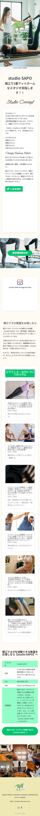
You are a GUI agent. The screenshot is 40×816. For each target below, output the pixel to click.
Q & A (17, 797)
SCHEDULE (24, 795)
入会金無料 (15, 188)
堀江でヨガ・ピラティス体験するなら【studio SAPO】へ (20, 731)
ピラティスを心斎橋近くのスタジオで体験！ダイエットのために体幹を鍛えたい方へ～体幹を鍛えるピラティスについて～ (20, 537)
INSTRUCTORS (33, 795)
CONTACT (23, 797)
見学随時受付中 (20, 252)
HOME (25, 68)
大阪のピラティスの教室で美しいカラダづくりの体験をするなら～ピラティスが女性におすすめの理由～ (20, 405)
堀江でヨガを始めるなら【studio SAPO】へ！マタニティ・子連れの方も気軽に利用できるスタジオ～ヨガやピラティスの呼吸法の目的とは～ (20, 623)
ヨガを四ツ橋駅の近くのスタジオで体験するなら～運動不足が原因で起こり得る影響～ (20, 448)
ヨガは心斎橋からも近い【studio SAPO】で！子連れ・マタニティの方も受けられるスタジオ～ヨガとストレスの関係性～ (20, 581)
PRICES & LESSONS (13, 795)
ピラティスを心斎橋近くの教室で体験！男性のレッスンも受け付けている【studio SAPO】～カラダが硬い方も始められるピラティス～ (20, 490)
